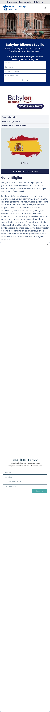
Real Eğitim (9, 49)
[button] (45, 8)
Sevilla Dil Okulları (15, 51)
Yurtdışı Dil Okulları (21, 49)
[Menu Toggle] (34, 8)
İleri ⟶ (25, 80)
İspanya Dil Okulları (37, 49)
